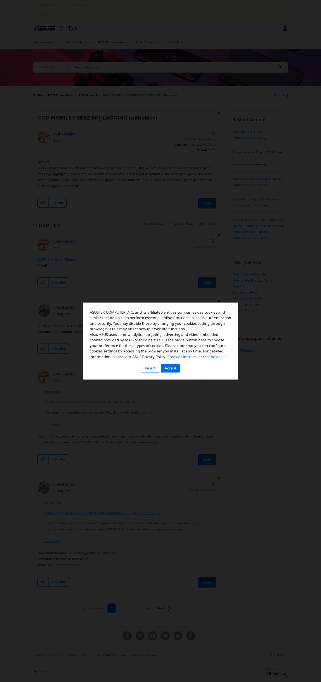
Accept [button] (170, 368)
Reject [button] (150, 368)
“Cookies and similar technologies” (197, 356)
